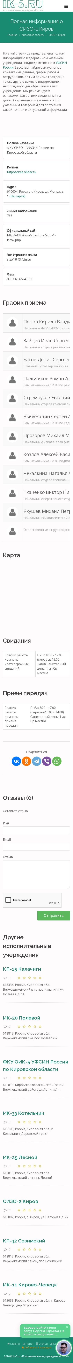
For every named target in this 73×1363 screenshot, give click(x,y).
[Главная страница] (23, 6)
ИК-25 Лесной (20, 1157)
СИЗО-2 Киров (20, 1201)
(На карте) (17, 196)
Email (7, 839)
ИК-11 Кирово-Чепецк (30, 1285)
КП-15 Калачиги (22, 969)
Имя (6, 823)
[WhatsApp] (57, 761)
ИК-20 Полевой (21, 1018)
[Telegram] (36, 761)
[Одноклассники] (26, 761)
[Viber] (46, 761)
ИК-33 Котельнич (23, 1113)
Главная (12, 35)
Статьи (43, 1343)
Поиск (29, 1343)
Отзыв (8, 857)
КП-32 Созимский (24, 1241)
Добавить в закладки (37, 1347)
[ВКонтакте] (16, 761)
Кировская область (33, 35)
